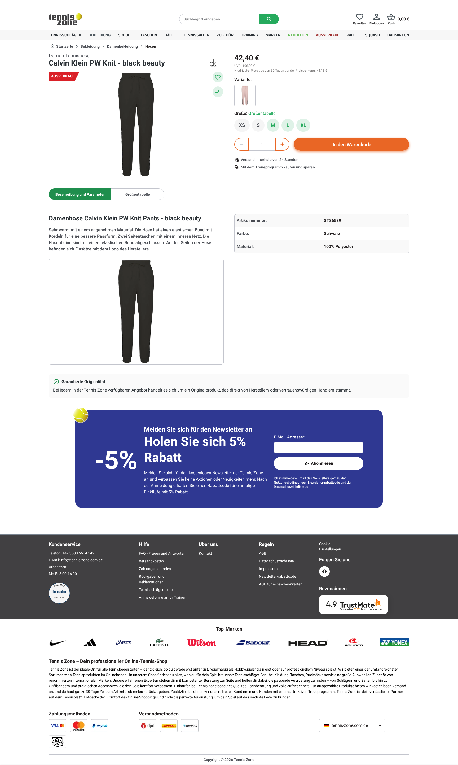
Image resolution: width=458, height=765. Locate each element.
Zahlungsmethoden (155, 569)
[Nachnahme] (57, 741)
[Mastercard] (78, 725)
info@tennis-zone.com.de (81, 560)
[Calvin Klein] (213, 63)
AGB (262, 553)
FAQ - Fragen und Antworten (162, 553)
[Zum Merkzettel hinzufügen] (218, 77)
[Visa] (57, 725)
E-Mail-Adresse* (289, 437)
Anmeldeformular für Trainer (162, 597)
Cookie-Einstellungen (324, 546)
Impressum (268, 569)
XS (244, 126)
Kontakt (205, 553)
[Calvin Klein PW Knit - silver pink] (245, 95)
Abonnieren (322, 463)
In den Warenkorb (352, 144)
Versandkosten (151, 561)
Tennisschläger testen (157, 590)
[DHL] (169, 725)
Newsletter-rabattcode (324, 482)
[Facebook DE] (324, 571)
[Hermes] (190, 725)
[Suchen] (269, 19)
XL (303, 125)
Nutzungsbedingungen (290, 482)
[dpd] (147, 725)
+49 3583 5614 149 (83, 4)
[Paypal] (99, 725)
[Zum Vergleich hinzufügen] (218, 91)
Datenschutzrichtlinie (289, 487)
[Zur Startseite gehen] (65, 19)
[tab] (80, 194)
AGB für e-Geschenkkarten (280, 584)
